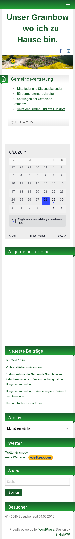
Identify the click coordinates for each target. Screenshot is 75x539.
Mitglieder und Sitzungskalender (39, 89)
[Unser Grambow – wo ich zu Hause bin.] (37, 62)
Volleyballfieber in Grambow (24, 367)
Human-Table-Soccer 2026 (24, 403)
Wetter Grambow (17, 452)
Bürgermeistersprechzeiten (36, 94)
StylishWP (62, 534)
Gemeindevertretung (32, 79)
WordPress (46, 529)
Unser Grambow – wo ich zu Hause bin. (38, 28)
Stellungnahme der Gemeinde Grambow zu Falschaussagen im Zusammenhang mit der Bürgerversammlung (35, 379)
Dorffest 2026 (15, 360)
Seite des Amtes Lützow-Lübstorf (41, 109)
